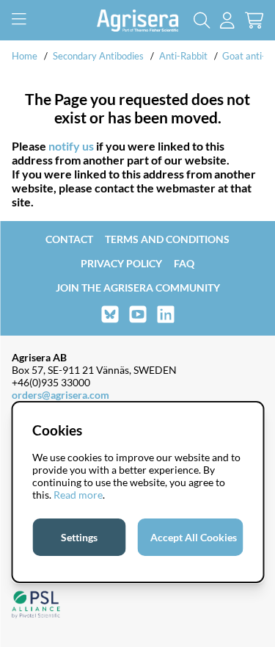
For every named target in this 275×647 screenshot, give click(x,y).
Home (24, 56)
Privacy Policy (121, 263)
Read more (78, 494)
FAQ (184, 263)
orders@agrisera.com (60, 394)
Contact (69, 239)
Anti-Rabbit (183, 56)
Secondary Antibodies (98, 56)
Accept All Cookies (193, 537)
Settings (79, 537)
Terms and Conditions (167, 239)
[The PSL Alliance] (36, 605)
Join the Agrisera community (138, 287)
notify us (71, 146)
